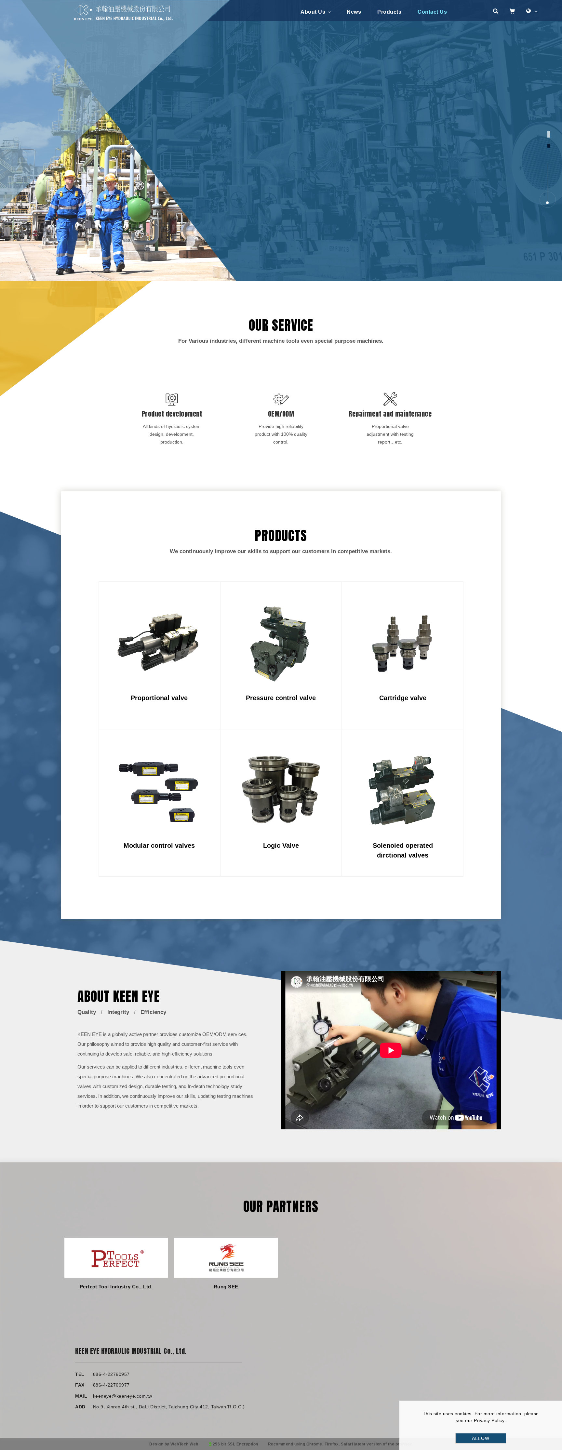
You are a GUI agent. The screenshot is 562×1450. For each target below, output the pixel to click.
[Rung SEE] (226, 1257)
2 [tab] (549, 145)
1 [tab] (549, 134)
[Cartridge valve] (402, 642)
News (354, 12)
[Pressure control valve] (281, 642)
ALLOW (480, 1438)
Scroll (548, 189)
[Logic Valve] (281, 790)
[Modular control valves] (159, 790)
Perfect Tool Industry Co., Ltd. (116, 1286)
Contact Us (432, 12)
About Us (313, 12)
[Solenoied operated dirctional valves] (402, 790)
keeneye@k (106, 1396)
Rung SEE (226, 1286)
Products (389, 12)
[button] (495, 12)
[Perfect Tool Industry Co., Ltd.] (116, 1257)
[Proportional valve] (159, 642)
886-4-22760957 (111, 1374)
